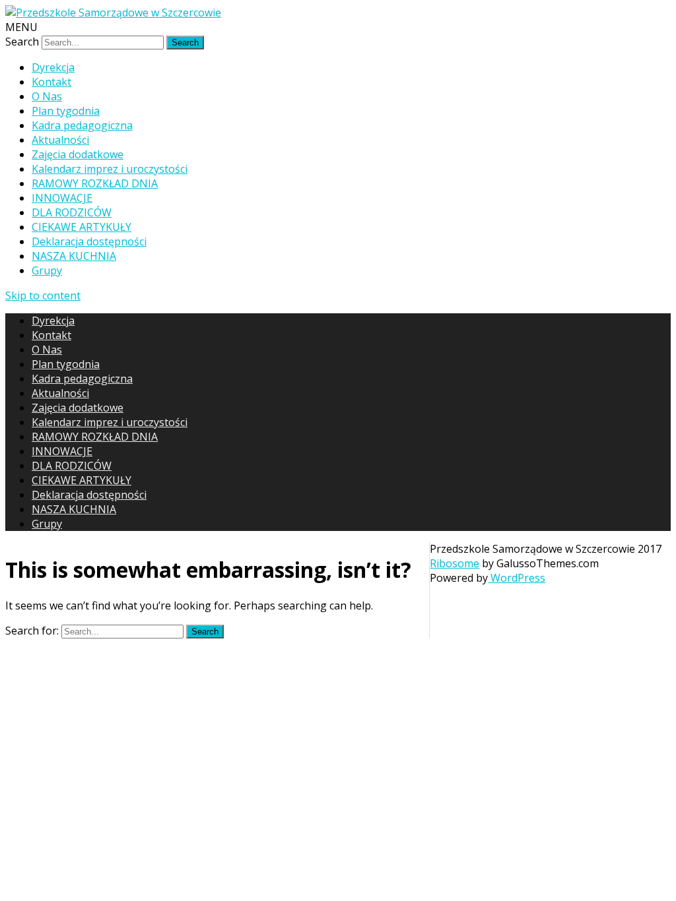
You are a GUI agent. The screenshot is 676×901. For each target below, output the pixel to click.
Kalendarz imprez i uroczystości (109, 169)
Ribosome (454, 563)
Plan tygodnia (66, 111)
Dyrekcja (53, 67)
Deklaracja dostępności (89, 241)
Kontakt (51, 82)
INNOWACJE (62, 198)
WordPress (516, 578)
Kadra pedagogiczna (82, 125)
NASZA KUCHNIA (74, 256)
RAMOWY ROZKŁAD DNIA (95, 183)
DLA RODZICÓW (72, 212)
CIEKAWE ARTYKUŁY (81, 227)
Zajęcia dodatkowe (77, 154)
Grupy (47, 270)
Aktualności (60, 140)
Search (22, 41)
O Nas (47, 96)
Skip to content (43, 295)
